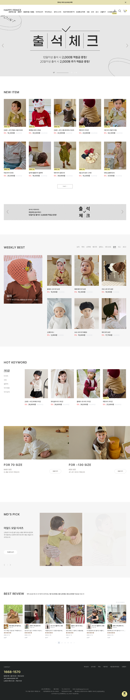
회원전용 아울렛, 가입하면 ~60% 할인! (65, 2)
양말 (88, 12)
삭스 (119, 247)
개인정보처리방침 (114, 666)
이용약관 (105, 666)
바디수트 (108, 247)
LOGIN (114, 11)
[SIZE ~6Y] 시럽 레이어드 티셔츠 (64, 130)
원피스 (101, 247)
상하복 (88, 247)
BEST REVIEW (14, 593)
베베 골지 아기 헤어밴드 (54, 332)
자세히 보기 (10, 552)
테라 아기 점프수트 (59, 173)
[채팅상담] (124, 694)
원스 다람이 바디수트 (57, 401)
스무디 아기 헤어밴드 (80, 332)
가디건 (6, 370)
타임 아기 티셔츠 (9, 173)
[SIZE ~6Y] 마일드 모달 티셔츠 (13, 130)
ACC (97, 12)
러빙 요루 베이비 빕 (52, 289)
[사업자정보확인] (100, 691)
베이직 (95, 247)
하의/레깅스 (48, 12)
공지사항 (93, 666)
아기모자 (7, 392)
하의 (82, 247)
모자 (92, 12)
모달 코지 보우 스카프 (85, 173)
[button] (127, 45)
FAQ (99, 666)
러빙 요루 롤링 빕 (79, 289)
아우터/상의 (39, 12)
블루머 (6, 384)
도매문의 (124, 666)
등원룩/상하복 (80, 12)
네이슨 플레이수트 (109, 173)
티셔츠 (6, 374)
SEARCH (119, 11)
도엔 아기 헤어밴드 (107, 289)
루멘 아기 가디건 (84, 130)
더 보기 (64, 186)
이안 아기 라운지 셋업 (110, 130)
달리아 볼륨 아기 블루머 (36, 173)
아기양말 (7, 388)
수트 (6, 379)
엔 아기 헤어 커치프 (107, 332)
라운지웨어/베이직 (69, 12)
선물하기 (103, 12)
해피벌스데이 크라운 (35, 130)
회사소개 (86, 666)
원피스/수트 (57, 12)
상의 (78, 247)
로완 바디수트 (29, 401)
